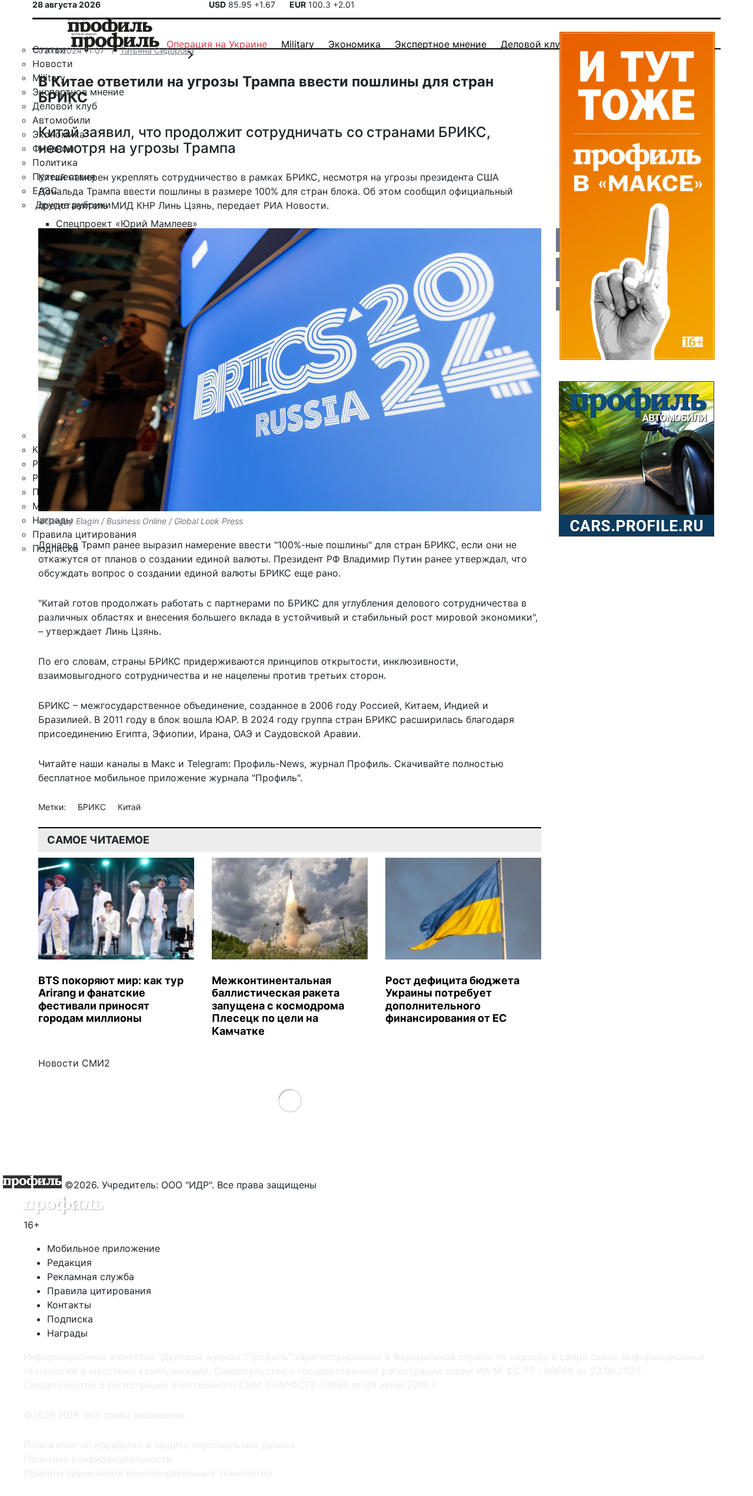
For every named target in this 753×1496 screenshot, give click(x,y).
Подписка (70, 1319)
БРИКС (93, 807)
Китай (129, 807)
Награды (67, 1333)
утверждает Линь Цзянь (102, 631)
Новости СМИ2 (74, 1063)
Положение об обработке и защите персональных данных (159, 1445)
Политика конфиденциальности (98, 1459)
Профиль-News (269, 763)
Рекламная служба (90, 1276)
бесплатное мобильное (91, 778)
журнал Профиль (349, 763)
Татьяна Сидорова (157, 50)
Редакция (69, 1262)
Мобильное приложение (103, 1248)
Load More (289, 1100)
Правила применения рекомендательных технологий (148, 1473)
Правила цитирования (99, 1291)
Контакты (69, 1305)
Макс (163, 763)
